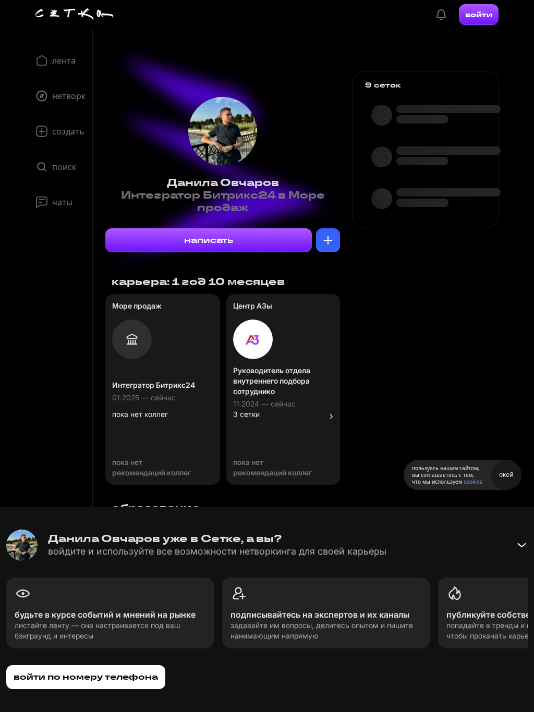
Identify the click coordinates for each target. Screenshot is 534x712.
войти (478, 14)
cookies (473, 481)
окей (506, 474)
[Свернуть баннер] (521, 545)
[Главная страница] (74, 14)
